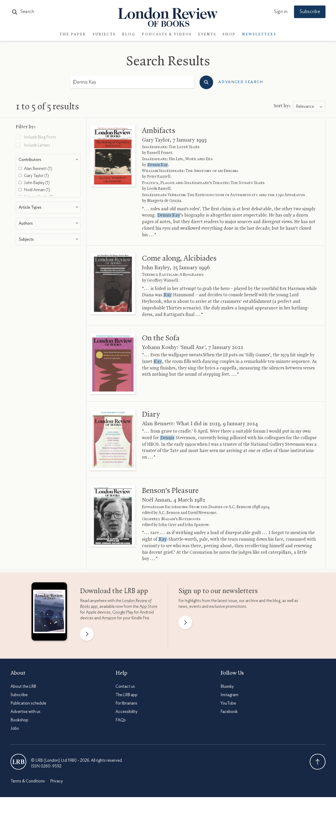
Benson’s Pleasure (170, 491)
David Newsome (202, 513)
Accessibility (126, 712)
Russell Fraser (159, 153)
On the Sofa (161, 338)
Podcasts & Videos (167, 34)
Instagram (229, 695)
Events (207, 34)
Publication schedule (28, 703)
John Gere (168, 525)
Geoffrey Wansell (162, 280)
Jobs (14, 728)
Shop (229, 34)
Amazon (109, 618)
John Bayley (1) (36, 183)
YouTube (228, 703)
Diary (151, 414)
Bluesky (227, 686)
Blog (128, 34)
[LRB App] (49, 612)
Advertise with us (25, 712)
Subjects (104, 34)
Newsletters (259, 34)
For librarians (126, 703)
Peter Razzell (158, 177)
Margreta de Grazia (164, 201)
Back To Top (318, 762)
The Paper (73, 34)
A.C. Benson (169, 513)
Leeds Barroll (159, 189)
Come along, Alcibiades (179, 258)
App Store (148, 606)
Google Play (122, 612)
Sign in (280, 11)
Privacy (56, 781)
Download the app (114, 591)
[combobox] (309, 106)
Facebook (229, 712)
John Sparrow (197, 525)
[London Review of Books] (18, 762)
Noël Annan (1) (36, 190)
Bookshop (19, 720)
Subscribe (310, 11)
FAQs (121, 720)
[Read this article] (112, 156)
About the (23, 686)
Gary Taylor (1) (36, 176)
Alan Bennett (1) (37, 168)
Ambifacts (158, 131)
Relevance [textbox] (305, 106)
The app (127, 695)
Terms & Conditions (27, 781)
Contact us (125, 686)
